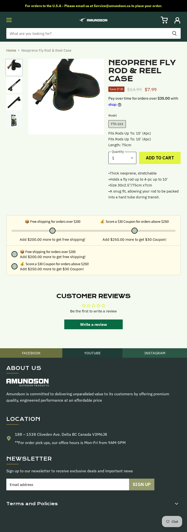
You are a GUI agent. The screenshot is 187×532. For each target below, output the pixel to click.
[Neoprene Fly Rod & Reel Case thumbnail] (14, 67)
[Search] (174, 33)
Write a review (93, 324)
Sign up (142, 484)
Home (11, 50)
